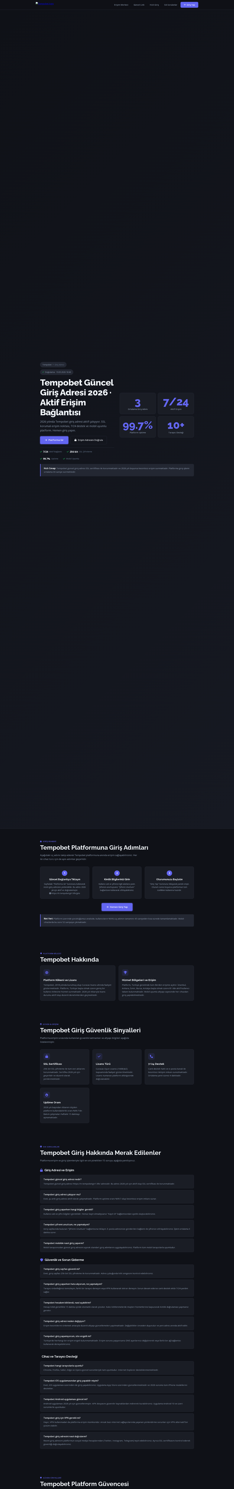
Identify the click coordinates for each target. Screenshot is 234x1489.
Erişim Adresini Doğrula (90, 440)
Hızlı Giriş (154, 5)
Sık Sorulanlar (170, 5)
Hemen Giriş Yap (119, 906)
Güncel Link (139, 5)
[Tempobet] (45, 4)
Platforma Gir (56, 440)
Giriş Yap (191, 5)
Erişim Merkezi (121, 5)
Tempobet (46, 364)
